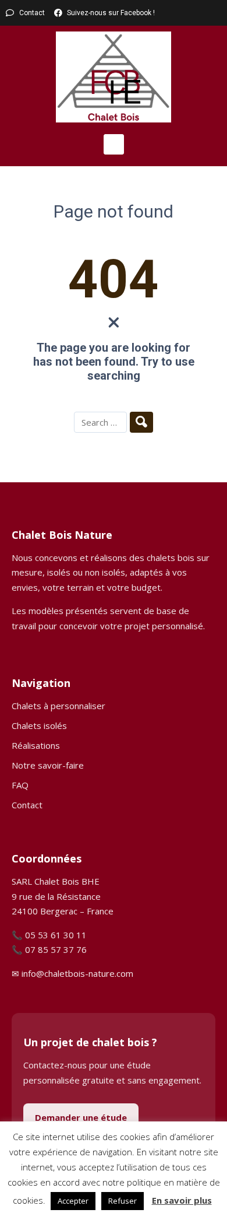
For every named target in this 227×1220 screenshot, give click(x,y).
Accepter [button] (73, 1201)
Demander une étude (81, 1117)
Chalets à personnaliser (58, 705)
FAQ (20, 785)
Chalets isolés (39, 725)
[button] (114, 144)
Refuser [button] (122, 1201)
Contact (27, 805)
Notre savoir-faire (48, 765)
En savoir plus (182, 1200)
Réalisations (36, 745)
